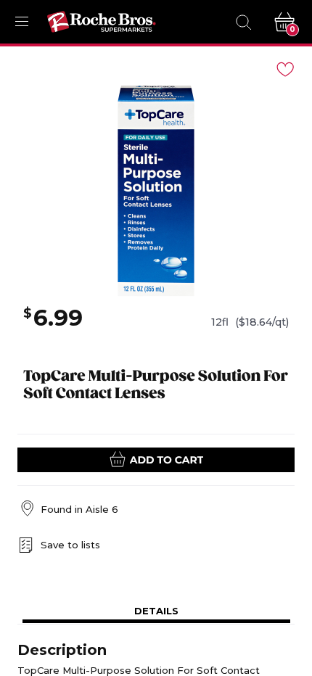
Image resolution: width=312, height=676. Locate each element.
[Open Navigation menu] (22, 22)
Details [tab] (156, 611)
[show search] (243, 22)
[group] (156, 191)
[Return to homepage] (101, 22)
